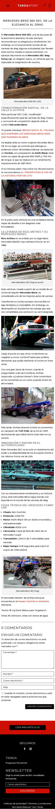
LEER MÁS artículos (27, 727)
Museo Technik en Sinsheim (33, 601)
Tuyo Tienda (37, 807)
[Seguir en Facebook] (24, 749)
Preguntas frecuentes (16, 763)
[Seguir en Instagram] (30, 749)
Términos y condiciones (39, 803)
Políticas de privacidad (15, 803)
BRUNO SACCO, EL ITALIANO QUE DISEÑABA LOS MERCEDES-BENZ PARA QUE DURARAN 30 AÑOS (27, 134)
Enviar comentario (39, 706)
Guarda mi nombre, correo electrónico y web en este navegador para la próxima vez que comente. (26, 697)
